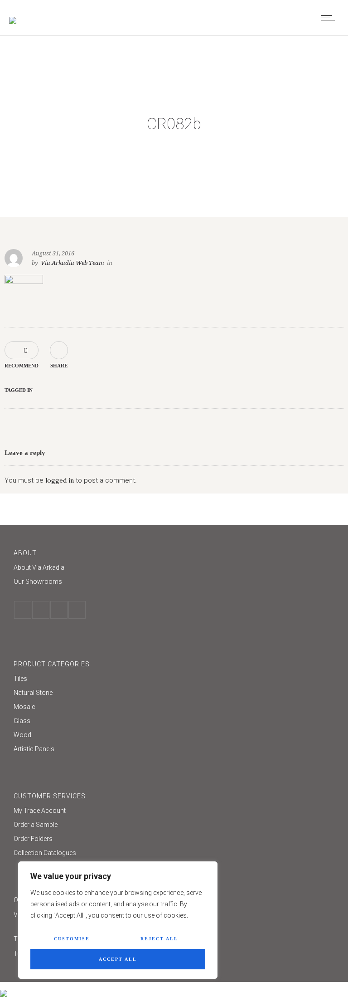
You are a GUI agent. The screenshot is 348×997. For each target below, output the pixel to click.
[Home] (12, 14)
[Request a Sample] (174, 826)
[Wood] (174, 736)
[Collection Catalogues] (174, 853)
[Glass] (174, 722)
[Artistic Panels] (174, 749)
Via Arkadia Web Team (72, 262)
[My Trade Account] (174, 812)
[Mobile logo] (3, 987)
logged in (59, 480)
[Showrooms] (174, 581)
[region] (118, 920)
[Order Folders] (174, 840)
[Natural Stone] (174, 694)
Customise (72, 938)
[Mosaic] (174, 708)
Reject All (159, 938)
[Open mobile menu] (330, 18)
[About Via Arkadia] (174, 569)
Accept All (118, 959)
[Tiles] (174, 680)
